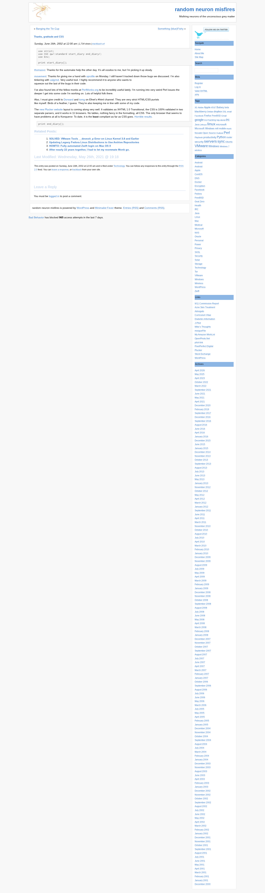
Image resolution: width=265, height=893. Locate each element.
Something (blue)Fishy (171, 28)
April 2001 (200, 868)
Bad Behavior (36, 217)
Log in (198, 87)
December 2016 (203, 417)
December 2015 (203, 440)
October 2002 (201, 798)
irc (228, 119)
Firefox (207, 115)
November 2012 (203, 487)
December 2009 (203, 557)
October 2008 (201, 600)
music (229, 128)
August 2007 (201, 654)
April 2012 (200, 499)
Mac (197, 221)
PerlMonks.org (90, 89)
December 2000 (203, 884)
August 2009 (201, 565)
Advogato (199, 311)
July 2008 (199, 612)
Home (198, 49)
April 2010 (200, 541)
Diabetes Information (205, 319)
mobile (222, 128)
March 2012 (200, 502)
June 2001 (200, 861)
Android (198, 162)
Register (199, 83)
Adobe (201, 107)
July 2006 (199, 693)
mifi (216, 128)
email (229, 111)
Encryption (200, 186)
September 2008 (203, 604)
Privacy (198, 248)
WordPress (200, 287)
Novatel (198, 133)
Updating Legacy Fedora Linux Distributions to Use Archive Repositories (94, 142)
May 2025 (199, 374)
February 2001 (202, 876)
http (218, 120)
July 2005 (199, 709)
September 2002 (203, 802)
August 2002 (201, 806)
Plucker (198, 350)
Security (199, 256)
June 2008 (200, 615)
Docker (198, 182)
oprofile (90, 76)
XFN (197, 95)
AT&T (213, 107)
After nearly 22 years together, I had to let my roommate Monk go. (89, 149)
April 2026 (200, 370)
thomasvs (39, 69)
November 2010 (203, 526)
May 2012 (199, 495)
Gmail (223, 116)
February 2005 (202, 720)
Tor (196, 271)
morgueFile (200, 331)
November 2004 (203, 732)
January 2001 (201, 880)
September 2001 (203, 849)
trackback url (98, 44)
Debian (210, 111)
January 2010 (201, 553)
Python (221, 137)
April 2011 (200, 518)
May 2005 (199, 713)
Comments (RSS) (154, 207)
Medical (198, 225)
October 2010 (201, 530)
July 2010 (199, 537)
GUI (206, 120)
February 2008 (202, 631)
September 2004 (203, 740)
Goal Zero (199, 201)
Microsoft (199, 228)
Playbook (199, 137)
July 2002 (199, 810)
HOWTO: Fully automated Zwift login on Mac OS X (80, 145)
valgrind (54, 79)
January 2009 (201, 588)
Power (198, 244)
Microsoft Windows (205, 128)
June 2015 (200, 444)
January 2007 (201, 678)
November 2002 (203, 794)
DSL (224, 111)
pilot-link (199, 342)
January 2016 (201, 436)
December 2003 (203, 763)
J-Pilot (198, 323)
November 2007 (203, 643)
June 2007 (200, 662)
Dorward (68, 99)
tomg (82, 99)
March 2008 (200, 627)
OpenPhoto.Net (202, 338)
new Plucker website (51, 109)
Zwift (197, 291)
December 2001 (203, 837)
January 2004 (201, 759)
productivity (209, 137)
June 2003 (200, 775)
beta (227, 107)
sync (221, 141)
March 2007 (200, 670)
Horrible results (143, 116)
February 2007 (202, 674)
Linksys (203, 124)
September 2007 (203, 650)
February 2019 (202, 409)
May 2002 (199, 818)
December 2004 (203, 728)
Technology (200, 267)
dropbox (218, 111)
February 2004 (202, 756)
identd (223, 120)
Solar (197, 260)
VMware (201, 146)
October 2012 (201, 491)
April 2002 (200, 822)
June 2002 (200, 814)
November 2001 (203, 841)
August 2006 (201, 689)
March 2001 (200, 872)
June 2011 (200, 514)
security (199, 141)
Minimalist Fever (104, 207)
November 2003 (203, 767)
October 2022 (201, 382)
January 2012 (201, 506)
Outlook (219, 133)
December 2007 (203, 639)
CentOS (198, 174)
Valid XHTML (201, 91)
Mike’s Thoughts (203, 327)
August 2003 (201, 771)
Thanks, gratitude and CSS (49, 36)
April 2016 (200, 432)
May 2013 (199, 479)
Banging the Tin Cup (47, 28)
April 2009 (200, 576)
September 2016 (203, 421)
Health (198, 205)
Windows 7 (224, 146)
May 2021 (199, 397)
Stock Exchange (203, 354)
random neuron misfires (205, 9)
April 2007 (200, 666)
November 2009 (203, 561)
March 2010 (200, 545)
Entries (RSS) (131, 207)
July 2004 (199, 748)
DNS (197, 178)
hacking (212, 120)
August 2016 (201, 425)
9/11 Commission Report (207, 303)
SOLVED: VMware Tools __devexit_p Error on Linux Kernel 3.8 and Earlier (94, 138)
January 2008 (201, 635)
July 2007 (199, 658)
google (199, 119)
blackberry (201, 111)
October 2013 (201, 460)
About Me (199, 53)
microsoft (221, 124)
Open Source (209, 133)
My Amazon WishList (205, 334)
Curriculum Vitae (203, 315)
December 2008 (203, 592)
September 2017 (203, 413)
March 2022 (200, 386)
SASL (197, 252)
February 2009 (202, 584)
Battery (220, 107)
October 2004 (201, 736)
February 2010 (202, 549)
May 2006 (199, 701)
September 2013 (203, 464)
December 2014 (203, 452)
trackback (77, 169)
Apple (207, 107)
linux (211, 124)
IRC (196, 209)
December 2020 (203, 405)
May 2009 (199, 573)
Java (197, 124)
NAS (197, 232)
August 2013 (201, 468)
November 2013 (203, 456)
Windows (213, 146)
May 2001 (199, 864)
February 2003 (202, 783)
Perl (227, 132)
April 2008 (200, 623)
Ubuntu (229, 142)
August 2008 (201, 608)
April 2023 (200, 378)
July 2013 (199, 471)
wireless (198, 150)
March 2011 (200, 522)
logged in (54, 196)
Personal (199, 240)
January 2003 (201, 787)
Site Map (199, 57)
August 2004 (201, 744)
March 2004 (200, 752)
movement (40, 76)
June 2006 (200, 697)
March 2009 (200, 580)
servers (210, 141)
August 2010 (201, 534)
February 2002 (202, 829)
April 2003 (200, 779)
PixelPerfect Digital (204, 346)
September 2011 (203, 510)
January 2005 (201, 724)
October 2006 (201, 681)
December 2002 (203, 791)
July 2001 (199, 857)
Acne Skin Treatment (205, 307)
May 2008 (199, 619)
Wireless (199, 283)
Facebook (199, 116)
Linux (197, 217)
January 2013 (201, 483)
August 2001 (201, 853)
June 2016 (200, 429)
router (229, 137)
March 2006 (200, 705)
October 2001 (201, 845)
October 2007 (201, 647)
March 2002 (200, 826)
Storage (198, 264)
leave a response (60, 169)
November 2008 (203, 596)
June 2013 (200, 475)
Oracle (198, 236)
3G (196, 107)
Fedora (198, 194)
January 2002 (201, 833)
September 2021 (203, 390)
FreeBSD (216, 115)
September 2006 (203, 685)
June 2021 (200, 393)
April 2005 (200, 717)
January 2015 (201, 448)
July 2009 (199, 569)
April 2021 (200, 401)
